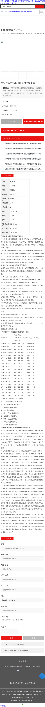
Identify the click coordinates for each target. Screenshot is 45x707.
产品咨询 (11, 121)
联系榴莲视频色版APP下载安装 (34, 122)
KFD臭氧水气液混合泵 (16, 644)
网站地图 (3, 706)
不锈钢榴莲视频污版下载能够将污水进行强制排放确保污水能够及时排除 (24, 143)
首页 (4, 33)
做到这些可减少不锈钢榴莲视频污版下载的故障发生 (23, 169)
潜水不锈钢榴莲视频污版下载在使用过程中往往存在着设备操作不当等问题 (24, 159)
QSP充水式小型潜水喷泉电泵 (18, 650)
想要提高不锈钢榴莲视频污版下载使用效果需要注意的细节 (24, 164)
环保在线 (29, 700)
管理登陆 (14, 700)
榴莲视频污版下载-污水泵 (23, 33)
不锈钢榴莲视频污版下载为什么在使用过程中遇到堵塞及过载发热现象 (24, 154)
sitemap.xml (29, 697)
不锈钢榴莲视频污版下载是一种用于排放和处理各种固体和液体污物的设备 (24, 149)
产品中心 (11, 33)
